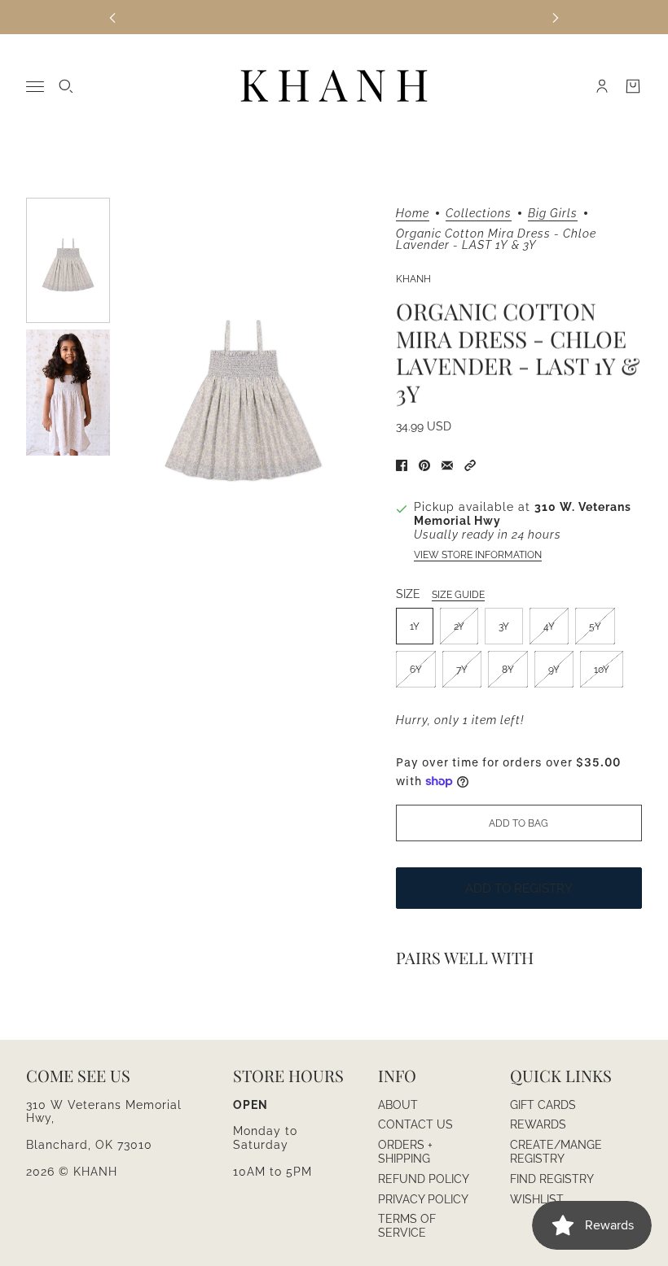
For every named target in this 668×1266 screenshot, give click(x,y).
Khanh (413, 279)
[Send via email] (447, 465)
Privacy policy (423, 1199)
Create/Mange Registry (556, 1151)
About (398, 1104)
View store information (478, 555)
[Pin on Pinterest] (424, 465)
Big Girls (553, 213)
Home (412, 213)
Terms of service (407, 1225)
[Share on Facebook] (402, 465)
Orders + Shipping (405, 1151)
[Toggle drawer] (35, 86)
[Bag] (633, 86)
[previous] (112, 16)
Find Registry (552, 1178)
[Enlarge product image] (243, 387)
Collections (479, 213)
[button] (470, 465)
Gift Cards (543, 1104)
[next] (555, 16)
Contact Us (415, 1124)
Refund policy (423, 1178)
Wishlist (537, 1199)
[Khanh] (334, 86)
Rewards (538, 1124)
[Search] (66, 86)
